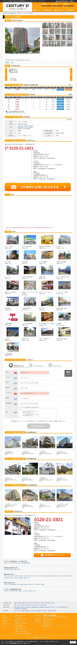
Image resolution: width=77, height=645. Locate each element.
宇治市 (52, 602)
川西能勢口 (39, 610)
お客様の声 (37, 621)
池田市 (19, 602)
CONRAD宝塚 (42, 477)
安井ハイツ (42, 504)
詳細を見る (60, 89)
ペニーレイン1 (25, 477)
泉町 (36, 576)
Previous (6, 40)
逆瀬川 (38, 584)
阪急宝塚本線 (21, 127)
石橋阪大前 (27, 610)
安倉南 (16, 576)
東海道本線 (24, 608)
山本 (18, 584)
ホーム (5, 615)
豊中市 (39, 602)
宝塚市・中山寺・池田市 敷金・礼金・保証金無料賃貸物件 (17, 563)
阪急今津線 (20, 125)
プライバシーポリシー (22, 421)
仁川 (33, 584)
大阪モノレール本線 (55, 607)
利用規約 (14, 421)
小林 (24, 576)
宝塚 (26, 127)
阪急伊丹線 (47, 607)
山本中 (58, 576)
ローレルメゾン (60, 477)
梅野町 (48, 576)
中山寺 (41, 576)
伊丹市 (14, 569)
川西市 (18, 569)
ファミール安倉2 (8, 451)
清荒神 (29, 584)
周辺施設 (37, 619)
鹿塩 (5, 576)
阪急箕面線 (41, 607)
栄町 (12, 577)
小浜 (15, 577)
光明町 (61, 576)
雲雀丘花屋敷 (13, 584)
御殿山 (54, 576)
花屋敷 (44, 605)
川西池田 (49, 610)
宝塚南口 (26, 125)
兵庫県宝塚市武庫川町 (23, 124)
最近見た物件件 (60, 1)
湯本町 (21, 577)
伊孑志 (65, 576)
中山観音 (21, 584)
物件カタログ (6, 625)
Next (39, 40)
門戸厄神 (44, 610)
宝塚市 (15, 602)
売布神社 (26, 584)
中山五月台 (20, 576)
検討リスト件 (69, 1)
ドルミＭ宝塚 (42, 451)
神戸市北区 (6, 569)
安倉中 (30, 576)
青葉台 (44, 576)
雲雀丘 (25, 577)
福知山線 (20, 128)
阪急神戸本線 (64, 607)
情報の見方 (69, 119)
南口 (10, 577)
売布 (33, 576)
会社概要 (5, 617)
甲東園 (22, 610)
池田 (35, 610)
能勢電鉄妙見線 (35, 607)
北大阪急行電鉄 (17, 608)
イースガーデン (25, 451)
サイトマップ (6, 623)
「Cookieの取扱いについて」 (16, 643)
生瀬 (26, 590)
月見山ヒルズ (25, 504)
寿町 (28, 577)
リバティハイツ (60, 451)
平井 (10, 576)
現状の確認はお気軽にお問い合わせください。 (16, 112)
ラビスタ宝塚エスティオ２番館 (62, 504)
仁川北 (17, 577)
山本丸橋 (6, 577)
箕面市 (35, 602)
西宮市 (11, 569)
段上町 (22, 605)
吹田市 (42, 602)
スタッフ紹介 (38, 617)
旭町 (68, 576)
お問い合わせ (68, 89)
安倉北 (71, 576)
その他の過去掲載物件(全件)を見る (15, 111)
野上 (13, 576)
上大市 (18, 605)
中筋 (51, 576)
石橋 (15, 605)
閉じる (72, 642)
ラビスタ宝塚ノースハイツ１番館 (11, 504)
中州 (38, 576)
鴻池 (41, 605)
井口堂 (35, 605)
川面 (8, 576)
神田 (26, 605)
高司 (27, 576)
